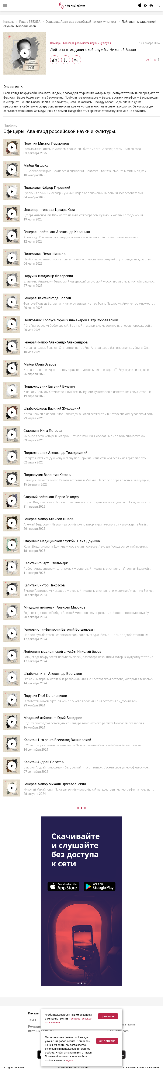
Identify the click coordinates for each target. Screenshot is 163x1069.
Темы (32, 1020)
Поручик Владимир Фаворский (48, 276)
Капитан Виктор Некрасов (44, 585)
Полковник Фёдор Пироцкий (47, 188)
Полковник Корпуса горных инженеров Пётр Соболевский (71, 320)
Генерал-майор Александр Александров (56, 342)
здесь (69, 1060)
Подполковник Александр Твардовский (55, 453)
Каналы (8, 21)
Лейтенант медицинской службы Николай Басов (62, 652)
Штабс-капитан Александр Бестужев (53, 674)
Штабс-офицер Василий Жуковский (52, 409)
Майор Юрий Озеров (40, 364)
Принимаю (108, 1016)
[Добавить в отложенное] (65, 59)
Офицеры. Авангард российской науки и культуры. (81, 21)
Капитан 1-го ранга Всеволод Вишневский (57, 740)
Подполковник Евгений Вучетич (49, 386)
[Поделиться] (76, 59)
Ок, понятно (107, 1041)
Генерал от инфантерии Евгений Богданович (59, 629)
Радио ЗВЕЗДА (30, 21)
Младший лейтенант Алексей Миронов (55, 607)
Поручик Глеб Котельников (45, 696)
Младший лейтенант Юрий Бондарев (53, 718)
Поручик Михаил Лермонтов (46, 143)
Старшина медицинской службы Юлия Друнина (62, 541)
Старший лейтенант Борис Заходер (51, 497)
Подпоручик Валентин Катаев (47, 475)
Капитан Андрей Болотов (44, 762)
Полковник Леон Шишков (45, 254)
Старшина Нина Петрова (43, 431)
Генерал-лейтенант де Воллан (47, 298)
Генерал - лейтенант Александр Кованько (57, 232)
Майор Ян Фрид (36, 166)
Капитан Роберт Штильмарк (46, 563)
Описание (11, 87)
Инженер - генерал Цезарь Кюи (49, 210)
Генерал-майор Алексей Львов (48, 519)
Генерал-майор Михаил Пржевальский (55, 784)
